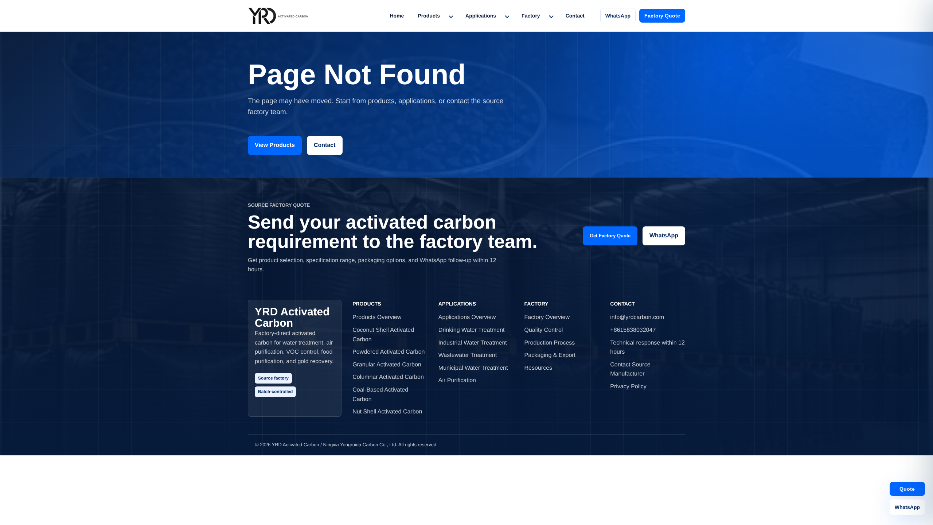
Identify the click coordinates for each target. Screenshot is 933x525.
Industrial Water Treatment (472, 343)
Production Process (549, 343)
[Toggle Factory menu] (551, 16)
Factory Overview (547, 317)
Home (397, 16)
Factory (531, 16)
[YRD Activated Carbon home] (278, 15)
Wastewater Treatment (467, 355)
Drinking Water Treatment (471, 330)
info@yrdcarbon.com (637, 317)
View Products (275, 145)
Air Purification (457, 380)
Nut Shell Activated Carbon (387, 412)
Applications (480, 16)
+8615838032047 (633, 330)
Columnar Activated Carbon (388, 377)
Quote (907, 489)
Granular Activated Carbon (386, 365)
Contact (575, 16)
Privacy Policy (628, 387)
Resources (538, 368)
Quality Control (543, 330)
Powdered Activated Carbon (388, 352)
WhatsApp (618, 16)
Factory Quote (662, 16)
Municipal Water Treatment (473, 368)
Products (429, 16)
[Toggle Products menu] (451, 16)
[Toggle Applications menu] (507, 16)
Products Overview (376, 317)
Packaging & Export (550, 355)
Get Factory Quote (610, 235)
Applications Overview (467, 317)
